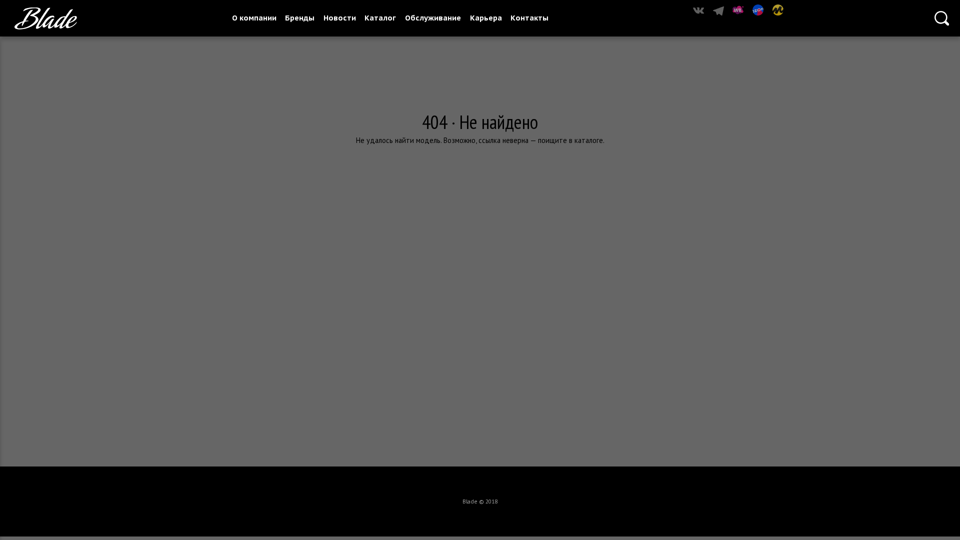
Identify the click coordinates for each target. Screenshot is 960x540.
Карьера (486, 17)
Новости (340, 17)
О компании (254, 17)
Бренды (299, 17)
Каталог (380, 17)
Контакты (529, 17)
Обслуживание (433, 17)
